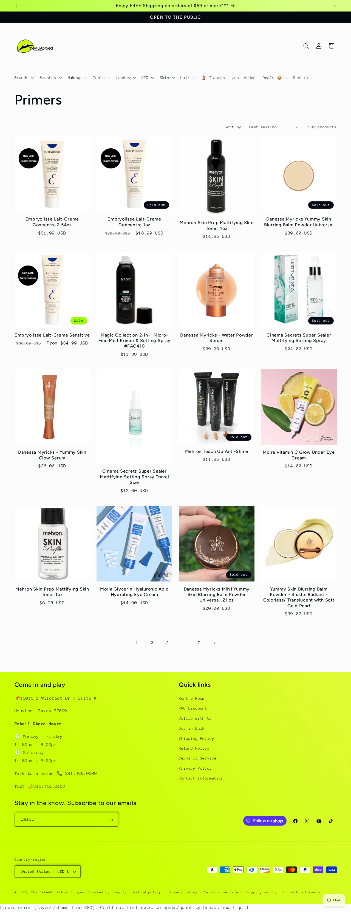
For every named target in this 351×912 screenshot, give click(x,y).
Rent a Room (192, 698)
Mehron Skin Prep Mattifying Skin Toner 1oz (52, 591)
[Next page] (214, 643)
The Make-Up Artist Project (60, 892)
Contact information (304, 892)
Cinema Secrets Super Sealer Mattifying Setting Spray (299, 337)
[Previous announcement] (16, 5)
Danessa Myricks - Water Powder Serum (216, 337)
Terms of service (221, 892)
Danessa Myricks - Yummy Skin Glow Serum (52, 455)
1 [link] (136, 642)
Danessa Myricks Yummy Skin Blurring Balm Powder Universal (299, 222)
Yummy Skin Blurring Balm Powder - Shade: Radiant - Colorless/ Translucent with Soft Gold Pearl (299, 597)
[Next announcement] (335, 5)
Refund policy (147, 892)
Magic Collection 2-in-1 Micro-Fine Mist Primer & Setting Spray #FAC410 (134, 340)
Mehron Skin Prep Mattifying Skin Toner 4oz (216, 225)
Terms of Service (198, 758)
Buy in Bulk (192, 728)
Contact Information (201, 778)
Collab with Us (195, 718)
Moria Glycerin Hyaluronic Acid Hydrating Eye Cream (134, 591)
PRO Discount (193, 708)
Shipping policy (261, 892)
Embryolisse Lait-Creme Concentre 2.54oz (52, 222)
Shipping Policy (196, 738)
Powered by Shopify (108, 892)
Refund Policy (194, 748)
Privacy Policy (195, 768)
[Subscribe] (111, 820)
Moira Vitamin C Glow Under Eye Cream (299, 455)
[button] (23, 78)
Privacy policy (182, 892)
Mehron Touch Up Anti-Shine (216, 451)
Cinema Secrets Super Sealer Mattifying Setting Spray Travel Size (134, 477)
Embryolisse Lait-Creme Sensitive (52, 334)
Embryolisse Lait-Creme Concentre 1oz (134, 222)
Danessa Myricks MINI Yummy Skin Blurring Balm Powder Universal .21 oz (217, 594)
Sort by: (234, 127)
